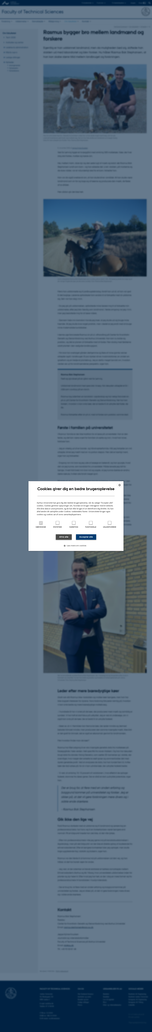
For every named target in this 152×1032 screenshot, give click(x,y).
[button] (76, 545)
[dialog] (76, 516)
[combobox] (119, 485)
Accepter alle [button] (86, 537)
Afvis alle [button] (63, 537)
